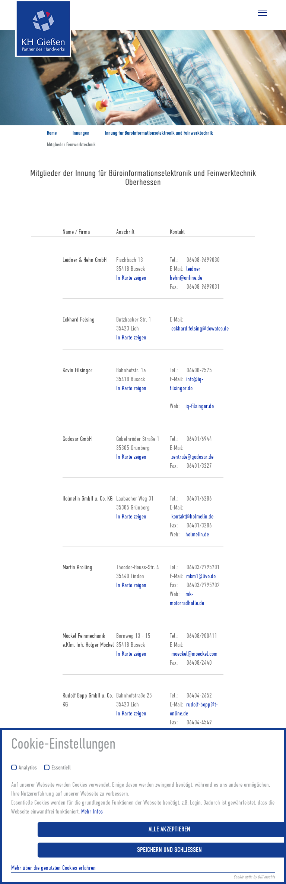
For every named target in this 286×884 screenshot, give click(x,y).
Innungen (81, 133)
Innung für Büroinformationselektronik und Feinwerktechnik (159, 133)
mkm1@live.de (200, 576)
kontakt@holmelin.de (191, 516)
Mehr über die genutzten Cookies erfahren (53, 868)
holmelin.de (197, 534)
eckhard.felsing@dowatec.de (199, 328)
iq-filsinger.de (199, 406)
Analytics (28, 768)
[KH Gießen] (36, 29)
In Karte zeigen (131, 278)
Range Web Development (36, 68)
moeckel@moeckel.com (193, 654)
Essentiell (61, 768)
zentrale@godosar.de (191, 457)
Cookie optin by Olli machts (254, 877)
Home (52, 133)
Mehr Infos (92, 811)
